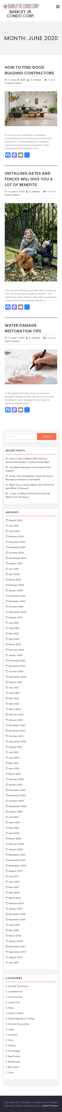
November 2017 (17, 946)
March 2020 (15, 838)
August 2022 (16, 682)
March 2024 (15, 579)
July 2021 (14, 752)
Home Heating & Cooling (21, 1018)
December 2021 (17, 725)
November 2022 (17, 666)
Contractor (14, 1002)
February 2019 (16, 903)
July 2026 (14, 525)
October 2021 (16, 736)
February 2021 (16, 779)
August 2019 (16, 871)
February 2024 (16, 585)
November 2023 (17, 601)
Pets (10, 1040)
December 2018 (17, 914)
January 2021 (16, 784)
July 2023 (14, 622)
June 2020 (14, 822)
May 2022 (14, 698)
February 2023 (16, 649)
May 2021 (14, 763)
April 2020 (14, 833)
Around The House (18, 986)
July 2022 (14, 687)
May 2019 (14, 887)
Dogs (11, 1007)
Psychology (14, 1050)
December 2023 (17, 595)
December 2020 (17, 790)
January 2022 (16, 719)
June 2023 (14, 628)
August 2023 (16, 617)
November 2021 (17, 730)
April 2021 (14, 768)
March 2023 (15, 644)
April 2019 (14, 892)
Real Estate (14, 1056)
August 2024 (16, 563)
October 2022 (16, 671)
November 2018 (17, 919)
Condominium (15, 991)
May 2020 (14, 827)
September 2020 (17, 806)
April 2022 (14, 703)
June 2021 (14, 757)
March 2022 (15, 709)
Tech (11, 1072)
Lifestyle (12, 1034)
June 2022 (14, 693)
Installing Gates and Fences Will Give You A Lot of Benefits (29, 179)
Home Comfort (14, 83)
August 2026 (16, 520)
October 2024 (16, 552)
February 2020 (16, 844)
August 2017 (16, 957)
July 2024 (14, 568)
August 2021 (16, 746)
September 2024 (17, 558)
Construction (15, 997)
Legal (11, 1029)
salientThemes (50, 1105)
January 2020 (16, 849)
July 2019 (14, 876)
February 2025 (16, 536)
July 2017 (14, 962)
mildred (37, 80)
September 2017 (17, 951)
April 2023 (14, 639)
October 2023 (16, 606)
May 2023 (14, 633)
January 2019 (16, 908)
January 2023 (16, 655)
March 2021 (15, 773)
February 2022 (16, 714)
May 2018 (14, 930)
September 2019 (17, 865)
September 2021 (17, 741)
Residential (14, 1061)
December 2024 (17, 541)
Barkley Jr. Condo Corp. (21, 14)
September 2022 (17, 676)
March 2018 (15, 935)
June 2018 (14, 924)
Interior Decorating (18, 1024)
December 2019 (17, 854)
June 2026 (14, 531)
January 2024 (16, 590)
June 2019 (14, 881)
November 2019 (17, 860)
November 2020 (17, 795)
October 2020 (16, 800)
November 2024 (17, 547)
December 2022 (17, 660)
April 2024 (14, 574)
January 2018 (16, 941)
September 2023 (17, 612)
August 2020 (16, 811)
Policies (12, 1045)
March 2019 (15, 898)
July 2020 (14, 817)
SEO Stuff (13, 1067)
